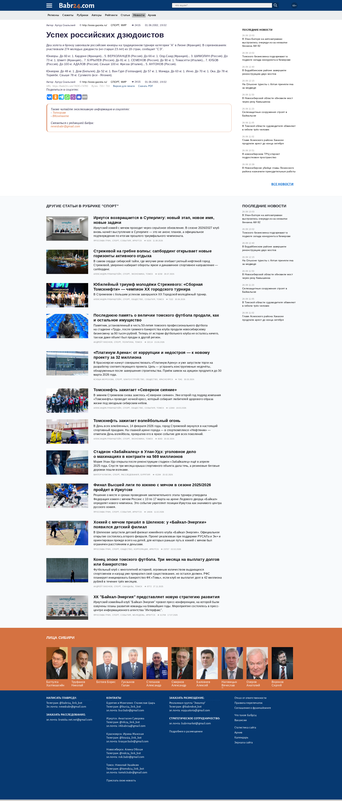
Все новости (282, 184)
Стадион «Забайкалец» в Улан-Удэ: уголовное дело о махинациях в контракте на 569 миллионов (145, 454)
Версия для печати (124, 86)
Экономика (137, 274)
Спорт (115, 25)
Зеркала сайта (243, 742)
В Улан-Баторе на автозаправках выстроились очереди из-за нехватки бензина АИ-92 (264, 42)
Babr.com (77, 5)
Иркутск (137, 241)
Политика (128, 342)
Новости (138, 15)
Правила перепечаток (248, 702)
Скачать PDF (145, 86)
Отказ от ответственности (250, 697)
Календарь (241, 737)
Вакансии (240, 720)
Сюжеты (67, 15)
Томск (149, 274)
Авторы (97, 15)
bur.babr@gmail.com (131, 710)
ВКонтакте (61, 116)
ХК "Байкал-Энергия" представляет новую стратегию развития (157, 597)
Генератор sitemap (127, 793)
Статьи (125, 15)
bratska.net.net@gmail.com (75, 719)
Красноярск (166, 379)
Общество (137, 299)
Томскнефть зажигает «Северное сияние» (135, 390)
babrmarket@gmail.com (196, 723)
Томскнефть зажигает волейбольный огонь (137, 420)
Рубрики (82, 15)
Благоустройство (134, 379)
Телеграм (59, 112)
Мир (124, 25)
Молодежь (139, 615)
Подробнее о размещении (186, 731)
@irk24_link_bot (130, 722)
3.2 (68, 793)
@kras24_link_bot (130, 737)
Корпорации (141, 549)
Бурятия (145, 475)
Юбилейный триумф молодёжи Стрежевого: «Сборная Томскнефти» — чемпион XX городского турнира (148, 286)
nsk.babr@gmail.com (131, 757)
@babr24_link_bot (70, 702)
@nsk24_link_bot (130, 753)
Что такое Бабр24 (245, 715)
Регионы (53, 15)
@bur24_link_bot (130, 706)
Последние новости (257, 29)
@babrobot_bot (191, 706)
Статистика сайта (245, 727)
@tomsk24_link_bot (132, 768)
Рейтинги (111, 15)
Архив (152, 15)
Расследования (130, 475)
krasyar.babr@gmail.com (133, 741)
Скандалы (128, 586)
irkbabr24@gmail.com (131, 725)
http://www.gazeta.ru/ (94, 25)
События (125, 241)
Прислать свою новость (121, 780)
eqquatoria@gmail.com (195, 710)
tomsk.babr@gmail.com (132, 772)
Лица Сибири (60, 637)
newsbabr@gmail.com (65, 126)
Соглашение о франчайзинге (252, 707)
